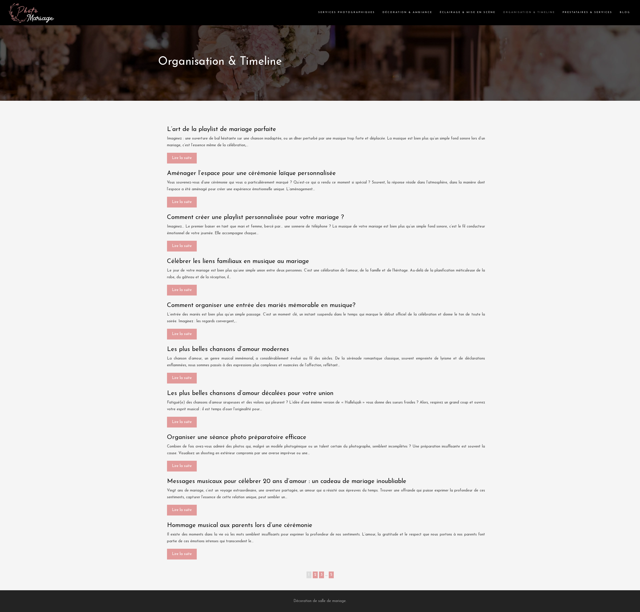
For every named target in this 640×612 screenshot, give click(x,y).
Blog (625, 12)
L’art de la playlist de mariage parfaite (221, 129)
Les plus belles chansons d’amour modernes (228, 349)
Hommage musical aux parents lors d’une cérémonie (239, 525)
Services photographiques (346, 12)
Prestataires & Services (587, 12)
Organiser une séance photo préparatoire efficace (236, 437)
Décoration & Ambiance (407, 12)
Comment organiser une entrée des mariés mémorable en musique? (261, 305)
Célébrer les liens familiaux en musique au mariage (238, 261)
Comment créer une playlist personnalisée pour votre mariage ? (255, 217)
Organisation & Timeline (529, 12)
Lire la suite (182, 158)
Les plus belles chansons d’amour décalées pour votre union (250, 393)
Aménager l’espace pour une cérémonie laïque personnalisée (251, 173)
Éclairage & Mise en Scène (468, 12)
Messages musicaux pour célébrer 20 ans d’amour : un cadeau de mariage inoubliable (286, 481)
